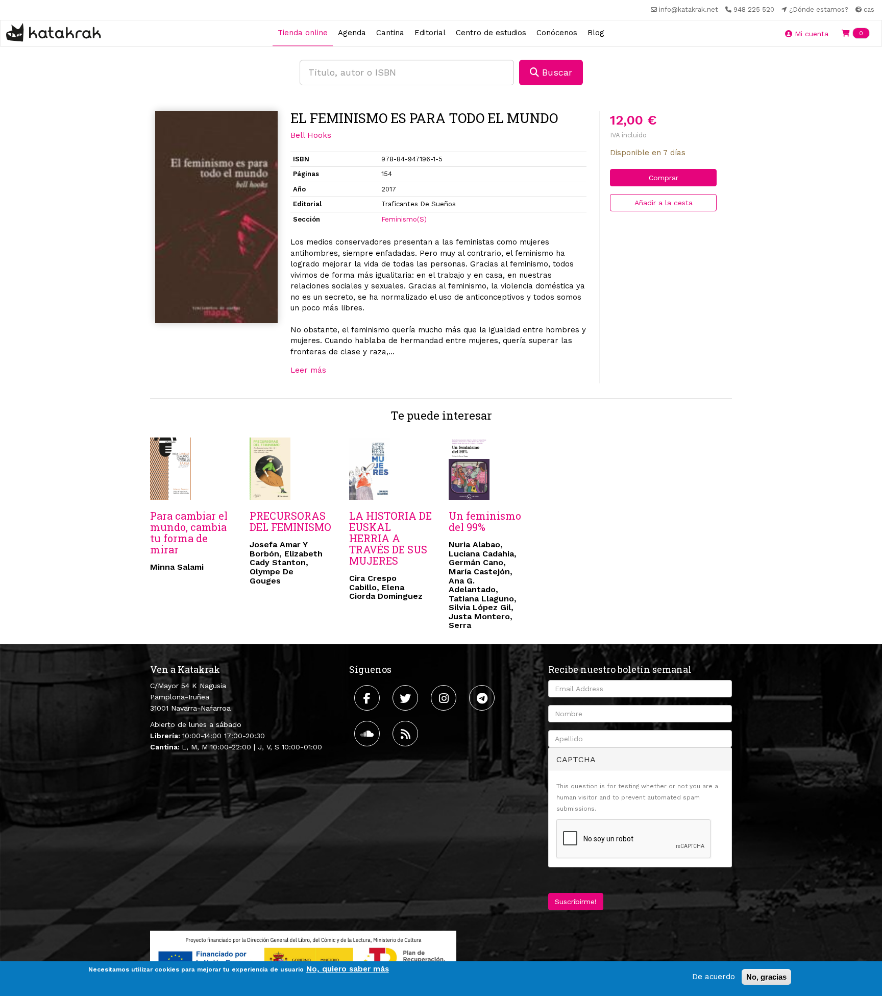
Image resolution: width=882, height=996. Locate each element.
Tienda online (303, 32)
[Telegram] (483, 698)
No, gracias (766, 977)
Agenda (352, 32)
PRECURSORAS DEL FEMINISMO (290, 521)
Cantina (390, 32)
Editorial (430, 32)
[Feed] (407, 733)
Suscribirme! (576, 901)
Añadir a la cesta (663, 203)
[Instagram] (445, 698)
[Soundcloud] (368, 733)
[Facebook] (368, 698)
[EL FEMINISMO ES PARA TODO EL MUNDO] (216, 217)
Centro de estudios (491, 32)
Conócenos (556, 32)
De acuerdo (713, 976)
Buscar (555, 72)
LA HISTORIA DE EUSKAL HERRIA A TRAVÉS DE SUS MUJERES (390, 538)
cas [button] (868, 9)
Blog (595, 32)
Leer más (308, 370)
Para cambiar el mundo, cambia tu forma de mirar (189, 532)
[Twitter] (407, 698)
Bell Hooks (310, 135)
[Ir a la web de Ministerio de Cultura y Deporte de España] (303, 957)
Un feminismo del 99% (485, 521)
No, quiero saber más (347, 969)
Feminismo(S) (404, 219)
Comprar (663, 178)
